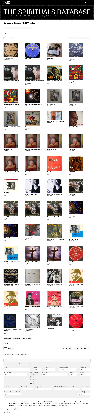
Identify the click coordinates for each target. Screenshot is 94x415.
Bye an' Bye (7, 216)
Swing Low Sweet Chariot (32, 284)
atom (11, 354)
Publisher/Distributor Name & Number (64, 387)
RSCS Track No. (34, 372)
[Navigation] (89, 2)
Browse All (7, 27)
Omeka (17, 409)
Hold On (49, 327)
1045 (33, 374)
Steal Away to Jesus (31, 194)
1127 (33, 382)
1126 (33, 380)
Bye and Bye (72, 104)
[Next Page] (12, 38)
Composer (38, 387)
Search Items (27, 27)
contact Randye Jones (48, 402)
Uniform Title (8, 372)
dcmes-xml (17, 354)
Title (70, 38)
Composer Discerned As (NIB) (12, 392)
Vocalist (6, 387)
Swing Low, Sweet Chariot (76, 58)
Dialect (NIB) (81, 392)
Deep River (28, 58)
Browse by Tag (17, 27)
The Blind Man (29, 329)
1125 (33, 378)
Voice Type (83, 367)
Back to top (7, 412)
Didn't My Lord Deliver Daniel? (77, 81)
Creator (76, 38)
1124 (33, 376)
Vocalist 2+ (24, 387)
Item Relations (86, 387)
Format (47, 367)
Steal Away (50, 58)
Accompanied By (63, 367)
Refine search (47, 360)
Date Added (84, 38)
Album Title (45, 372)
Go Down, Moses (73, 126)
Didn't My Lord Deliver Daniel (33, 104)
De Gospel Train (8, 149)
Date (35, 367)
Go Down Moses (8, 58)
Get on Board (51, 104)
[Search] (86, 2)
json (21, 354)
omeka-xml (24, 354)
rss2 (28, 354)
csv (13, 354)
